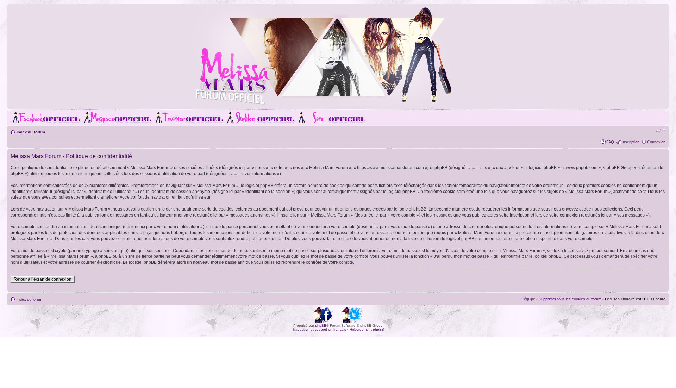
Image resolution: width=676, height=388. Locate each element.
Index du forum (31, 132)
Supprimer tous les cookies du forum (570, 299)
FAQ (610, 142)
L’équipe (528, 299)
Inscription (630, 142)
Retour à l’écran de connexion (42, 279)
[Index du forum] (338, 103)
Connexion (656, 142)
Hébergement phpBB (367, 329)
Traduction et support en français (319, 329)
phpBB (320, 325)
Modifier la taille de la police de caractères (660, 130)
